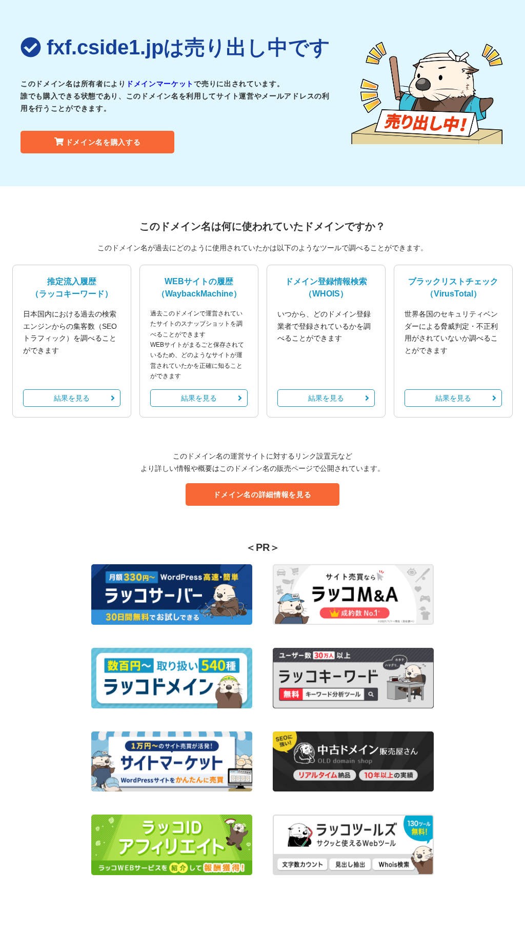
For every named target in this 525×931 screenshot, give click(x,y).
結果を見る (72, 398)
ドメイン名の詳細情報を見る (262, 494)
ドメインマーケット (160, 84)
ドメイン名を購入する (103, 142)
